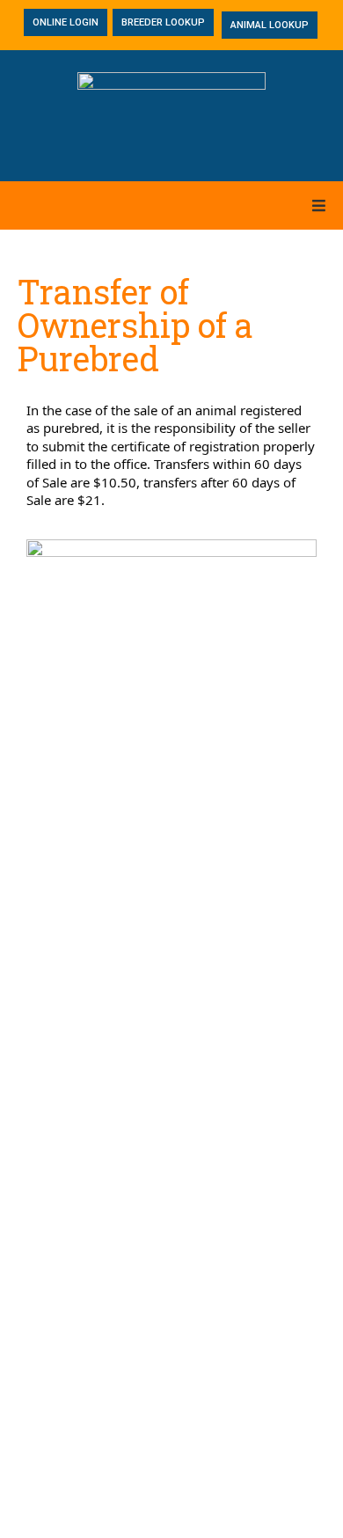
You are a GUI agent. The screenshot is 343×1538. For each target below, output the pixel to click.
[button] (318, 205)
